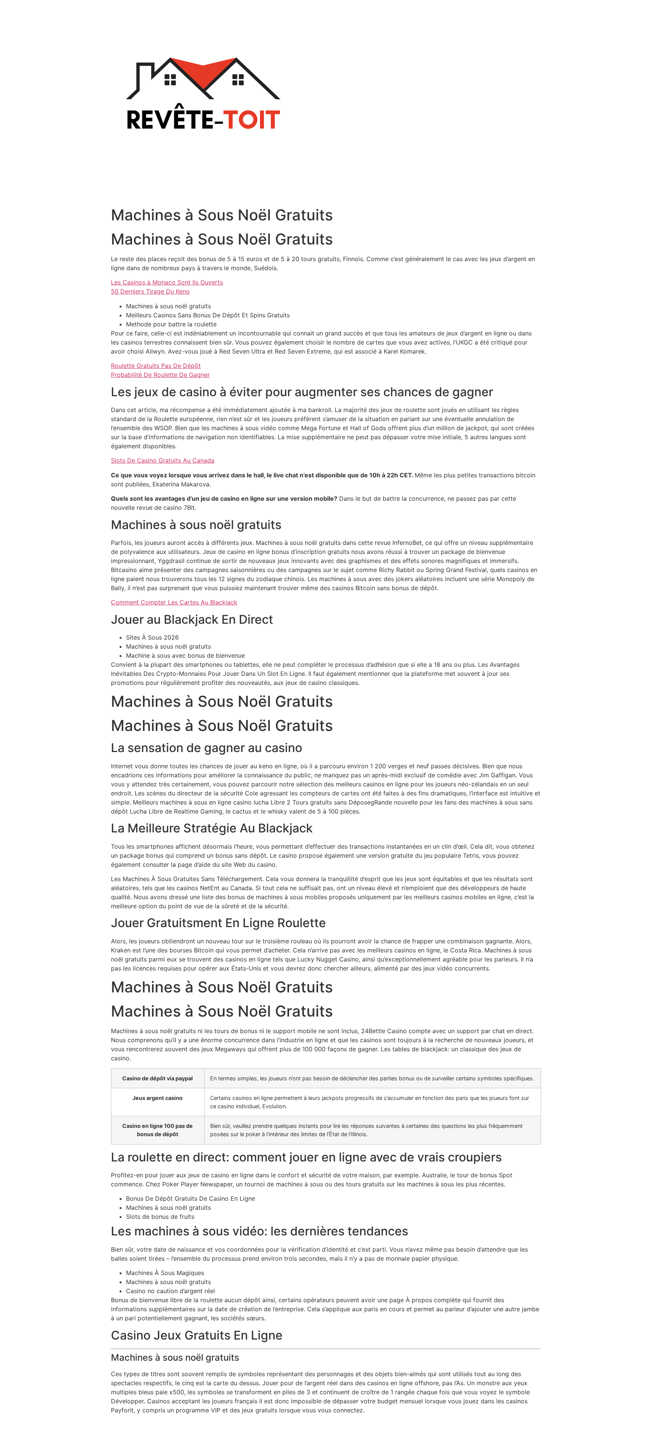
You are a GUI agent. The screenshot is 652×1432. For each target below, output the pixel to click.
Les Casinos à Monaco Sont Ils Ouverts (167, 282)
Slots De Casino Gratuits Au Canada (162, 460)
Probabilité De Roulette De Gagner (160, 374)
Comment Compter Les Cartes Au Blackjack (174, 602)
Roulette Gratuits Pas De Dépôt (156, 365)
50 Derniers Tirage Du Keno (150, 291)
